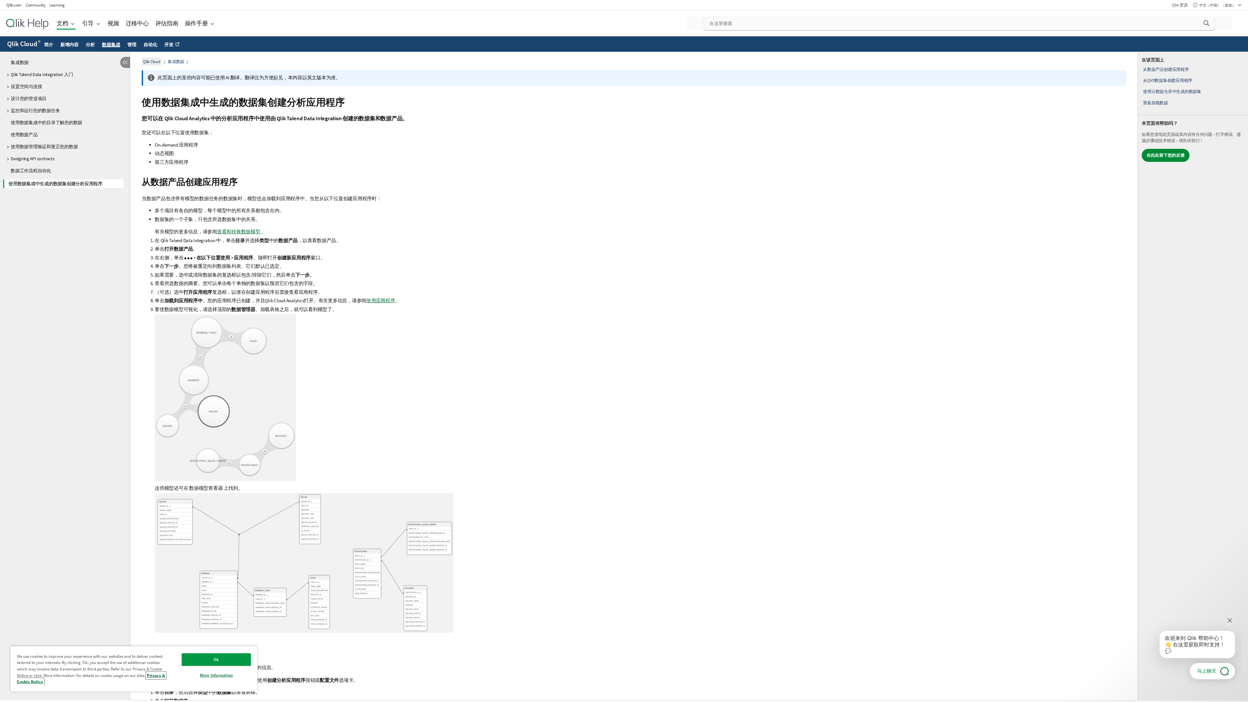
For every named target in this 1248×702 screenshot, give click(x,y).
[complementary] (1193, 376)
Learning (56, 5)
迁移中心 (137, 23)
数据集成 (111, 44)
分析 (90, 44)
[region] (133, 669)
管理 (131, 44)
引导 (88, 23)
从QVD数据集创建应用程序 (1167, 80)
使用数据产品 (24, 134)
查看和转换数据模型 (239, 231)
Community (36, 5)
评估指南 (166, 23)
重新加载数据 (1155, 103)
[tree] (65, 122)
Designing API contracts (32, 159)
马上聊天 (1206, 671)
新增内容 (69, 44)
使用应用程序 (380, 300)
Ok (216, 659)
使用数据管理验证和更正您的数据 (44, 147)
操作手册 (196, 23)
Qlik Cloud (23, 44)
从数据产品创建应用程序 (1166, 69)
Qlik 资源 (1180, 5)
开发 (169, 44)
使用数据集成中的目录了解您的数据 (46, 122)
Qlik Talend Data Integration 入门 (42, 74)
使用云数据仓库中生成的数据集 (1172, 91)
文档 (62, 23)
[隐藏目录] (125, 62)
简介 (48, 44)
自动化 (150, 44)
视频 (113, 23)
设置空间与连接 (26, 86)
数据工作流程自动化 (31, 171)
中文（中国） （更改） (1217, 5)
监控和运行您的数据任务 (35, 110)
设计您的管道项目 (28, 98)
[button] (1206, 23)
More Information (216, 675)
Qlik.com (13, 5)
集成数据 (20, 62)
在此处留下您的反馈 (1166, 155)
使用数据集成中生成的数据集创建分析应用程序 (55, 184)
